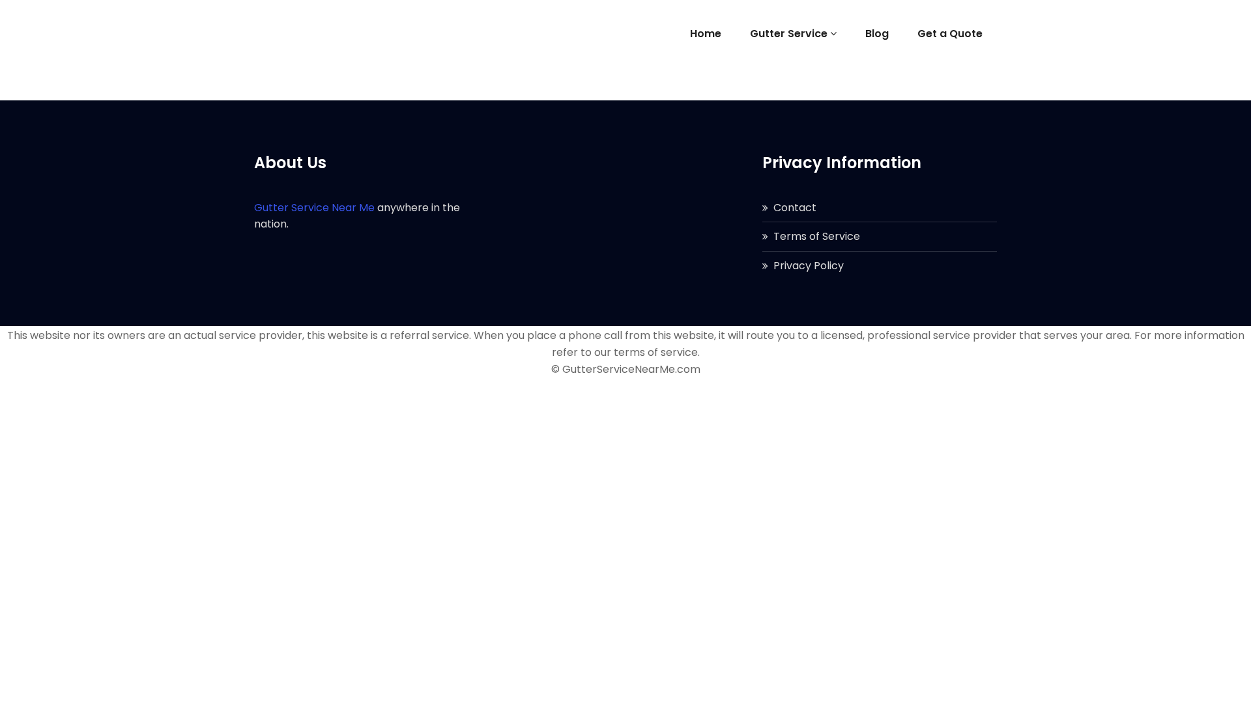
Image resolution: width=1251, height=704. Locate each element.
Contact (794, 207)
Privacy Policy (808, 265)
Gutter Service (788, 33)
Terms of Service (816, 236)
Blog (877, 33)
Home (705, 33)
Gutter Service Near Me (314, 207)
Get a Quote (950, 33)
